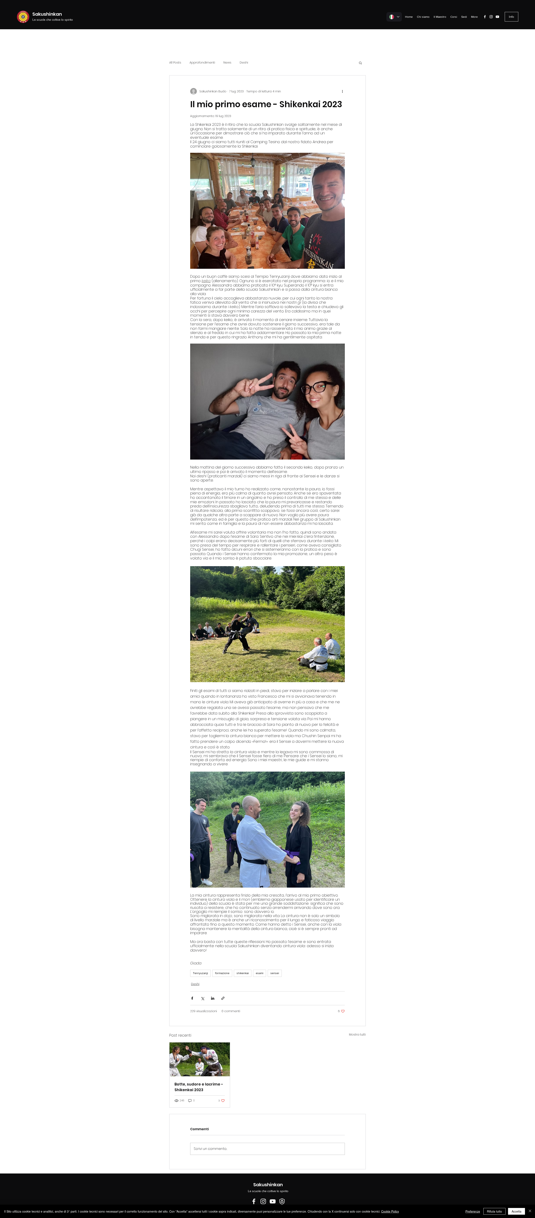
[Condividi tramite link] (223, 998)
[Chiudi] (529, 1211)
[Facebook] (485, 17)
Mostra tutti (357, 1034)
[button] (360, 62)
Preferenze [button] (472, 1211)
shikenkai (243, 973)
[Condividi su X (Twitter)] (202, 998)
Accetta (516, 1211)
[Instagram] (491, 17)
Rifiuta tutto (494, 1211)
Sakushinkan (47, 14)
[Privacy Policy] (282, 1201)
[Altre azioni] (342, 91)
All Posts (175, 63)
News (227, 63)
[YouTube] (497, 17)
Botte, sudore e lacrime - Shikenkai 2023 (199, 1087)
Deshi (244, 63)
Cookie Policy (390, 1211)
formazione (222, 973)
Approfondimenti (202, 63)
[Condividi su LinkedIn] (213, 998)
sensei (274, 973)
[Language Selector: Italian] (394, 17)
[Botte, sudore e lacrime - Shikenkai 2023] (199, 1059)
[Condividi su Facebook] (192, 998)
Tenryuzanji (200, 973)
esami (259, 973)
